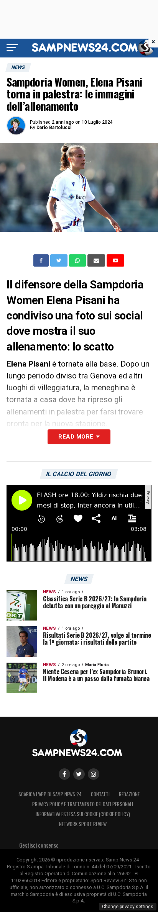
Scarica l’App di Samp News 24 (50, 794)
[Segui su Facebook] (64, 774)
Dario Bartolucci (53, 127)
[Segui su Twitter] (79, 774)
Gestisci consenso (39, 845)
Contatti (100, 794)
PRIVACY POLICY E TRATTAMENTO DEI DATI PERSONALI (82, 804)
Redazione (129, 794)
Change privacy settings (127, 906)
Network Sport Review (83, 824)
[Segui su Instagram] (93, 774)
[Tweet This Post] (59, 260)
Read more (75, 436)
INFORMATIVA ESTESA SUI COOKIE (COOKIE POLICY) (83, 814)
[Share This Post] (78, 260)
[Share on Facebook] (41, 260)
